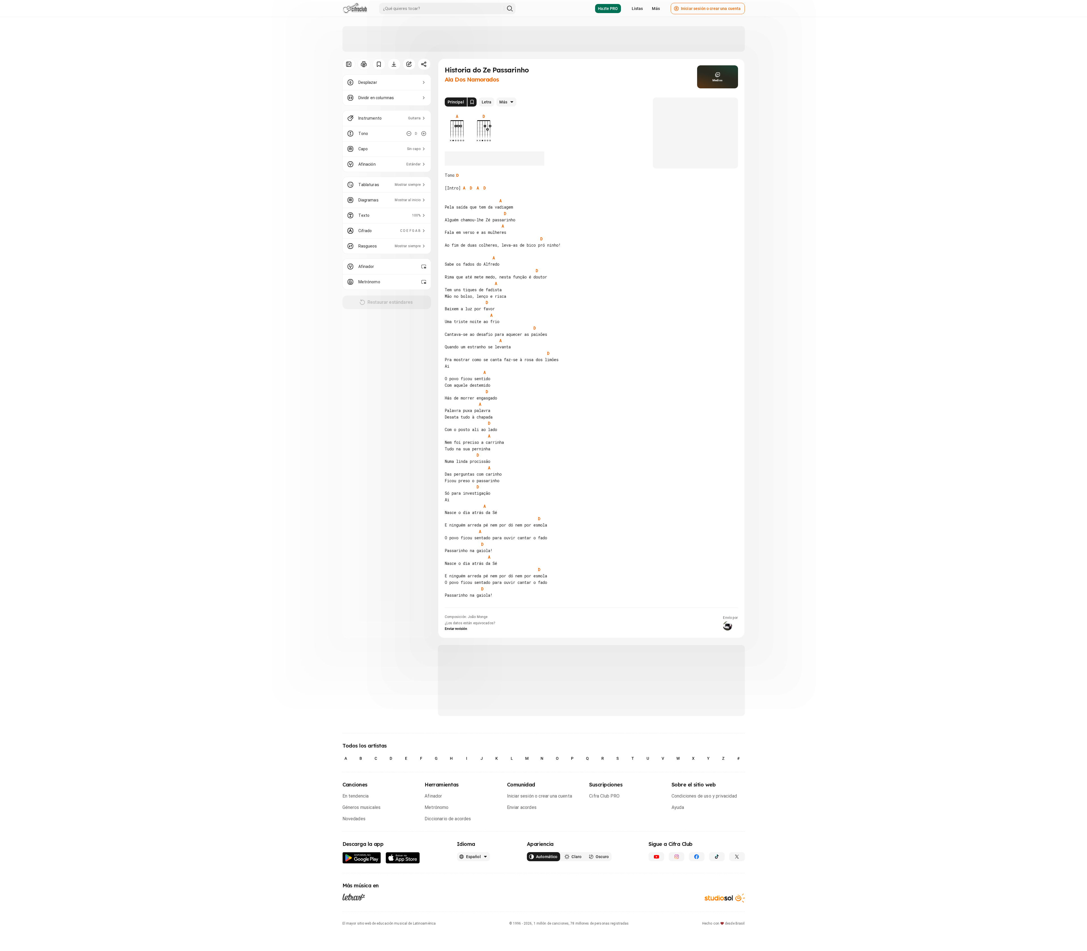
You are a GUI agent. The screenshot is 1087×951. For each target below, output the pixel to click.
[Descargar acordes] (394, 64)
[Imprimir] (364, 64)
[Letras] (353, 897)
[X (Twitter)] (737, 856)
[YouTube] (656, 856)
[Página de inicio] (355, 8)
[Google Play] (361, 858)
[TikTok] (717, 856)
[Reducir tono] (408, 133)
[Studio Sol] (724, 898)
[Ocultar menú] (348, 64)
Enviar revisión (456, 629)
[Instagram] (676, 856)
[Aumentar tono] (423, 133)
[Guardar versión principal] (472, 102)
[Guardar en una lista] (379, 64)
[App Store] (403, 858)
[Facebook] (696, 856)
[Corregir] (409, 64)
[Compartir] (424, 64)
